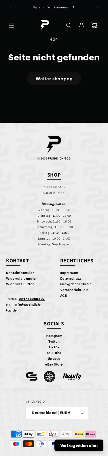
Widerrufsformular (21, 279)
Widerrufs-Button (20, 284)
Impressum (69, 273)
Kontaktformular (20, 273)
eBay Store (54, 364)
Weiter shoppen (54, 78)
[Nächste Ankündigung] (97, 7)
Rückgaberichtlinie (76, 284)
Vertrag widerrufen (79, 445)
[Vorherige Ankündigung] (10, 7)
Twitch (54, 342)
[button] (11, 25)
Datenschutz (70, 279)
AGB (63, 296)
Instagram (54, 336)
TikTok (54, 347)
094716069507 (32, 299)
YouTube (54, 353)
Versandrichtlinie (74, 290)
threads (54, 359)
